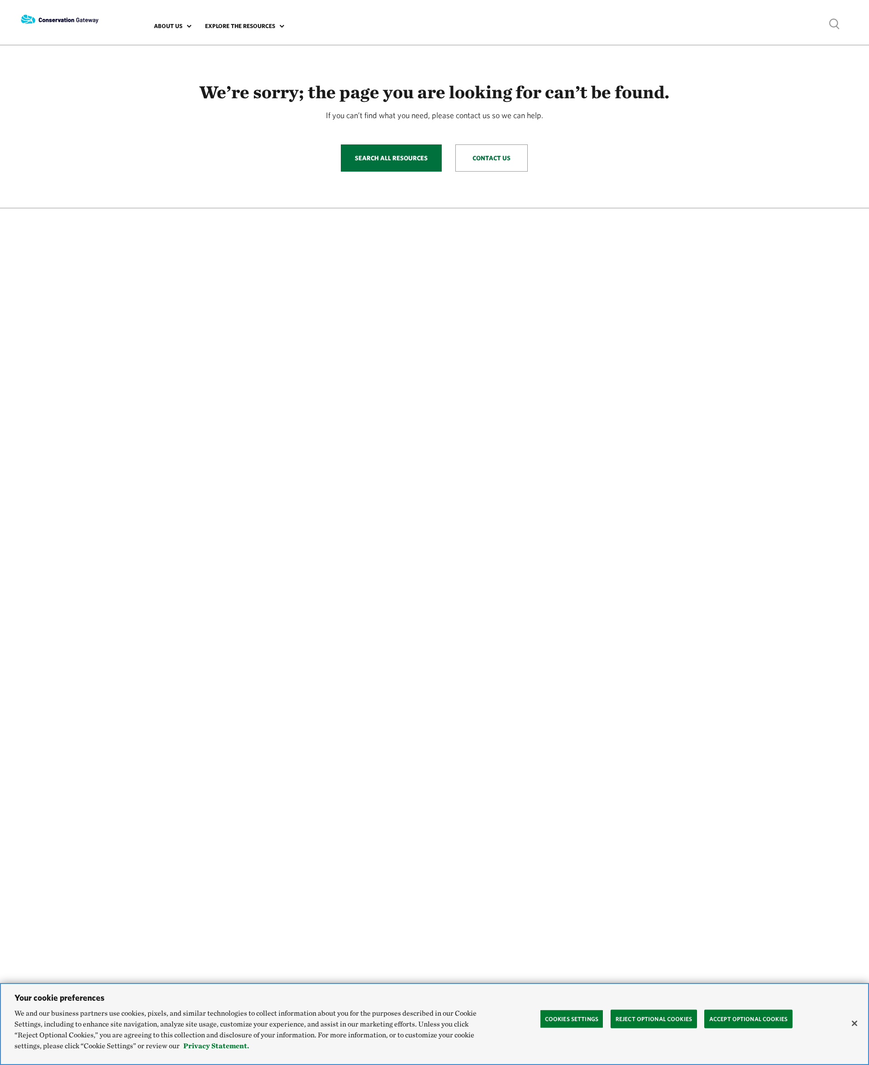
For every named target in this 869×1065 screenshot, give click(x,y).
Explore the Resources (240, 26)
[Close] (854, 1023)
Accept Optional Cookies (748, 1018)
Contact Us (492, 158)
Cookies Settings (571, 1018)
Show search (834, 23)
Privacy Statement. (216, 1045)
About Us (168, 26)
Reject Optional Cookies (654, 1018)
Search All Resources (391, 158)
